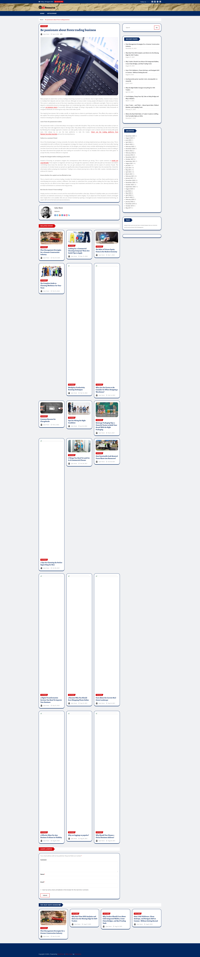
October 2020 (130, 184)
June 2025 (128, 140)
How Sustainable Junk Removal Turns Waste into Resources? (107, 457)
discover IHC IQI (134, 227)
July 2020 (128, 191)
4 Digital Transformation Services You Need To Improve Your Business (51, 700)
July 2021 (128, 165)
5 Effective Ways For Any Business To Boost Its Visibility (51, 836)
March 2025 (129, 144)
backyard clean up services (129, 225)
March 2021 (129, 174)
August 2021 (129, 163)
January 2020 (129, 201)
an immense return (51, 107)
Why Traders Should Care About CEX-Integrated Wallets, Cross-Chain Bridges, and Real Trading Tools (114, 919)
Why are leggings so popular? (78, 835)
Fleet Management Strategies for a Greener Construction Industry (50, 252)
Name (42, 874)
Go (157, 27)
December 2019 (130, 204)
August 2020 (129, 189)
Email (42, 882)
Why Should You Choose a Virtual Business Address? (105, 836)
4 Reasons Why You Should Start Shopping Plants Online (78, 699)
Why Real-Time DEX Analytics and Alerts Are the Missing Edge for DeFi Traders (84, 918)
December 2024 (130, 148)
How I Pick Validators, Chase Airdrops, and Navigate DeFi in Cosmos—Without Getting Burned (146, 918)
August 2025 (129, 138)
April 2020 (128, 195)
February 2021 (130, 176)
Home (42, 13)
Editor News (68, 954)
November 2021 (130, 157)
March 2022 (129, 151)
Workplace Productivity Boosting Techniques (76, 388)
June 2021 (128, 168)
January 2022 (129, 155)
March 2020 (129, 197)
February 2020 (130, 199)
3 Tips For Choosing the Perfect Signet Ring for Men (51, 563)
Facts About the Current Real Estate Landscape (106, 699)
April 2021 (128, 172)
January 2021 (129, 178)
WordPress (61, 954)
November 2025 (130, 136)
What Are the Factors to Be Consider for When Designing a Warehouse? (107, 389)
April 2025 (128, 142)
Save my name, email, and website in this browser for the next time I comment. (65, 890)
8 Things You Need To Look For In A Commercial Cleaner (79, 459)
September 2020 (130, 187)
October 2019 (130, 206)
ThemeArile (78, 954)
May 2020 (128, 193)
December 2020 (130, 180)
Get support (52, 13)
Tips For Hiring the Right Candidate (77, 421)
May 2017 (128, 208)
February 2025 (130, 146)
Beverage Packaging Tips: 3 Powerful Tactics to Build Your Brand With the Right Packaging (106, 426)
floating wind (140, 227)
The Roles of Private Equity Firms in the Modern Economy (106, 250)
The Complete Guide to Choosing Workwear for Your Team (50, 285)
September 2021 (130, 161)
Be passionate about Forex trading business (57, 19)
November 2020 (130, 182)
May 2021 (128, 170)
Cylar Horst (46, 34)
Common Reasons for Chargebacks (48, 420)
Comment (43, 860)
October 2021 (130, 159)
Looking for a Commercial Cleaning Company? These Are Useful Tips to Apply (79, 250)
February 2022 (130, 153)
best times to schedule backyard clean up (143, 225)
